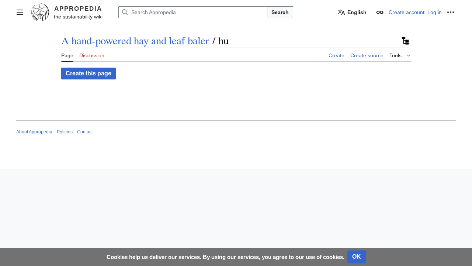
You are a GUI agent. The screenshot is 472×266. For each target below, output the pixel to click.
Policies (65, 131)
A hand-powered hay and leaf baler (135, 40)
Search (280, 12)
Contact (85, 131)
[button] (20, 12)
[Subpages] (405, 41)
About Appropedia (34, 131)
